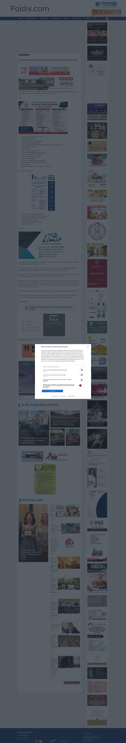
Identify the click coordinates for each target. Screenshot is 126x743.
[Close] (88, 347)
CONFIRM (52, 391)
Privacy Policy (71, 396)
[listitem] (63, 366)
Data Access (63, 396)
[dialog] (63, 371)
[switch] (81, 370)
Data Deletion (55, 396)
